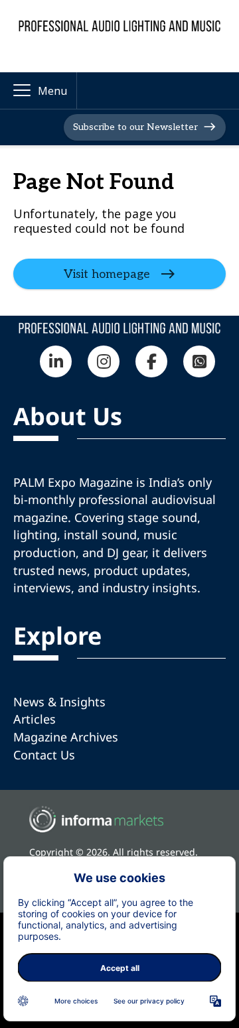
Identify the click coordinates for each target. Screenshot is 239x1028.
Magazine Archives (65, 737)
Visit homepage (107, 274)
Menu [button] (52, 91)
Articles (34, 719)
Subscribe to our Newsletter (135, 126)
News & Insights (59, 702)
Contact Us (44, 755)
